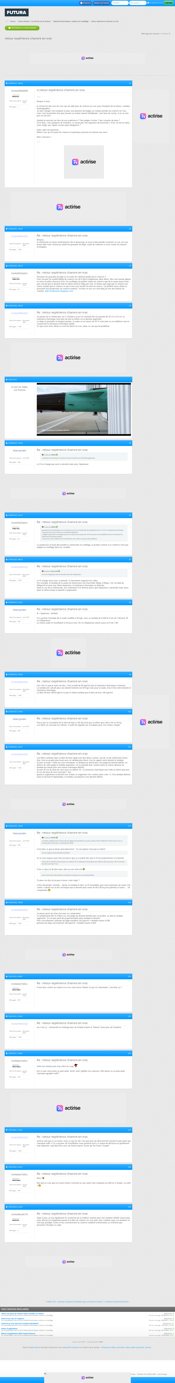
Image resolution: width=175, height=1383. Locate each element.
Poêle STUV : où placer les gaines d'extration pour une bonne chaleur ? (75, 1302)
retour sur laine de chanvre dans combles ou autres (22, 1313)
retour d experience (9, 1328)
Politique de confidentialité (146, 1374)
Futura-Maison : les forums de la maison (34, 21)
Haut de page (162, 1374)
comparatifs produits (70, 1347)
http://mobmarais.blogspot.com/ (59, 291)
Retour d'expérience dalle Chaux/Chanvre (18, 1333)
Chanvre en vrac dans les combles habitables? (20, 1323)
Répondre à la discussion (22, 28)
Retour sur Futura (101, 3)
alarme (148, 1347)
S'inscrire (85, 3)
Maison (37, 1347)
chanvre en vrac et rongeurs (12, 1318)
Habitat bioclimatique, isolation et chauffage (71, 21)
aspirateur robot (123, 1347)
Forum (12, 21)
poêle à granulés (137, 1347)
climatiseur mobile (108, 1347)
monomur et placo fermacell (116, 1302)
